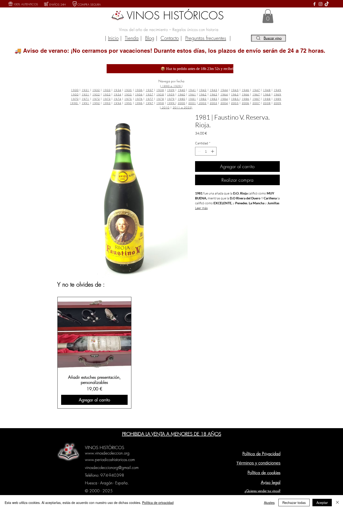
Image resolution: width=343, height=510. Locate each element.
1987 (256, 99)
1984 (224, 99)
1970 (74, 99)
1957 (149, 94)
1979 (171, 99)
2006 (245, 103)
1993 (107, 103)
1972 (96, 99)
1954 (117, 94)
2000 (181, 103)
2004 (224, 103)
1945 (234, 90)
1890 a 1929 (172, 86)
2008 (266, 103)
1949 (277, 90)
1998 (160, 103)
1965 (234, 94)
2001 (192, 103)
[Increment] (213, 151)
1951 (85, 94)
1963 (213, 94)
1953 (107, 94)
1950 (74, 94)
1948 (266, 90)
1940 (181, 90)
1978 (160, 99)
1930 (74, 90)
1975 (128, 99)
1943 (213, 90)
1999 (171, 103)
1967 (256, 94)
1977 (149, 99)
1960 (181, 94)
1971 (85, 99)
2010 (165, 107)
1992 (96, 103)
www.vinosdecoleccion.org (107, 453)
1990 (74, 103)
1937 (149, 90)
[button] (268, 16)
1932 (96, 90)
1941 (192, 90)
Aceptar (322, 502)
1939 (171, 90)
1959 (171, 94)
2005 (234, 103)
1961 (192, 94)
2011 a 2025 (182, 107)
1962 (202, 94)
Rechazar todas (294, 502)
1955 (128, 94)
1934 (117, 90)
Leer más (201, 208)
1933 (107, 90)
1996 (139, 103)
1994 (117, 103)
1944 (224, 90)
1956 (139, 94)
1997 (149, 103)
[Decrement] (199, 151)
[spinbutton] (206, 151)
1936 (139, 90)
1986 (245, 99)
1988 (266, 99)
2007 (256, 103)
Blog (149, 38)
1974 (117, 99)
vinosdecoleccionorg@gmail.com (112, 467)
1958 (160, 94)
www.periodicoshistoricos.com (110, 459)
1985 (235, 99)
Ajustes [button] (269, 502)
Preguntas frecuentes (205, 38)
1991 (85, 103)
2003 (213, 103)
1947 (256, 90)
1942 (202, 90)
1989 (277, 99)
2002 (202, 103)
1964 (224, 94)
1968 (266, 94)
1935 (128, 90)
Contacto (170, 38)
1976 (139, 99)
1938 (160, 90)
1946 (245, 90)
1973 (107, 99)
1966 (245, 94)
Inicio (113, 38)
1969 (277, 94)
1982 (202, 99)
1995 (128, 103)
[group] (170, 353)
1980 (181, 99)
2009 (277, 103)
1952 (96, 94)
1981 (192, 99)
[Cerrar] (337, 502)
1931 (85, 90)
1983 (213, 99)
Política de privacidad (158, 502)
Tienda (132, 38)
